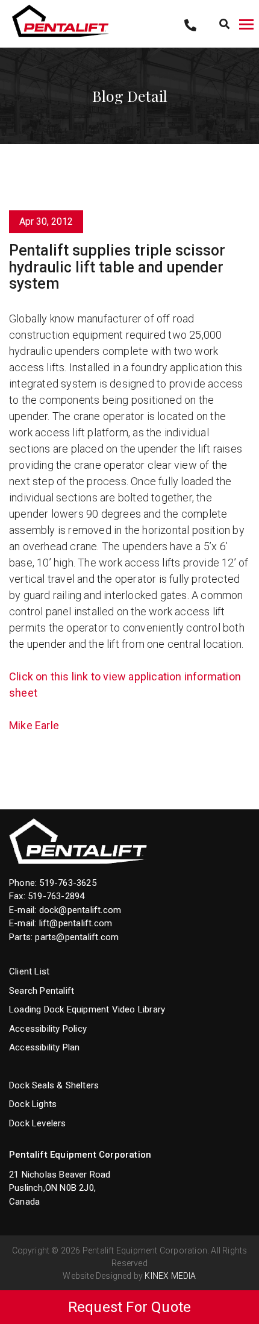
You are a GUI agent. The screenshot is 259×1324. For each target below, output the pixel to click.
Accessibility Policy (48, 1028)
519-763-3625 (67, 882)
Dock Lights (33, 1104)
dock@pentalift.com (80, 910)
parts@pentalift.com (77, 937)
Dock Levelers (37, 1123)
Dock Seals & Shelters (54, 1085)
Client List (29, 971)
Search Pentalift (41, 990)
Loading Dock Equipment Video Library (87, 1009)
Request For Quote (129, 1307)
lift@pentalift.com (76, 923)
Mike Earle (34, 725)
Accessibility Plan (44, 1047)
